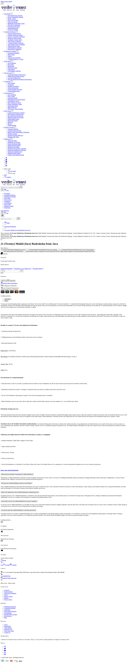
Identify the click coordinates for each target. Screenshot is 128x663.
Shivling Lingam (8, 127)
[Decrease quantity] (2, 270)
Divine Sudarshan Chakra (15, 104)
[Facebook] (6, 158)
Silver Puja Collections (14, 25)
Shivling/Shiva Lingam (10, 614)
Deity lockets (11, 83)
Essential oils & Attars (14, 26)
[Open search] (2, 190)
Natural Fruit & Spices (14, 46)
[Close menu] (2, 3)
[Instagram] (6, 164)
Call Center (13, 171)
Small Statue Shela (13, 106)
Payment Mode (8, 592)
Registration (7, 626)
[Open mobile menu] (2, 215)
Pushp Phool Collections (14, 49)
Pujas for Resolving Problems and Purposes (20, 79)
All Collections (5, 210)
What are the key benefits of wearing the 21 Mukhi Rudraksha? (17, 474)
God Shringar (8, 93)
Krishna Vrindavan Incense (15, 35)
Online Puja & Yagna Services (16, 76)
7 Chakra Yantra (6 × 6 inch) (15, 59)
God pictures (11, 69)
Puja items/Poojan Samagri (15, 15)
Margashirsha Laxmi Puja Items (16, 99)
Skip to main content (6, 1)
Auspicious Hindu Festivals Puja (17, 74)
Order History (8, 628)
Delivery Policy (8, 596)
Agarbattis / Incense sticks (15, 40)
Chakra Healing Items (14, 91)
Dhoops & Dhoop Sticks (14, 38)
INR (5, 175)
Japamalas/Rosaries (13, 28)
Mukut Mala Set (12, 107)
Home (8, 223)
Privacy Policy (8, 599)
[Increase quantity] (21, 270)
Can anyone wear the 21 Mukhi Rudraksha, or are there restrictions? (18, 510)
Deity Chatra (11, 96)
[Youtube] (6, 162)
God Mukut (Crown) (13, 101)
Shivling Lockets (12, 134)
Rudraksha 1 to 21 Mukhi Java (22, 268)
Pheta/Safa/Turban (13, 120)
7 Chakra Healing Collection (15, 43)
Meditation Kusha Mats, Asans (16, 23)
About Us (7, 590)
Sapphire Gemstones (13, 86)
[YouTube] (5, 650)
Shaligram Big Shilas (13, 147)
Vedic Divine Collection (14, 41)
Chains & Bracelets (13, 88)
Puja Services (8, 73)
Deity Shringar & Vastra (14, 102)
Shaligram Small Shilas (14, 145)
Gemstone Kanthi (12, 98)
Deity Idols (7, 61)
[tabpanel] (64, 387)
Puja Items (7, 14)
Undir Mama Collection (14, 71)
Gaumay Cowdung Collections (16, 36)
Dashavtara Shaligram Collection (17, 150)
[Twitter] (6, 160)
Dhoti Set (10, 122)
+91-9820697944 (5, 576)
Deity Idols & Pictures (10, 611)
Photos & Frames (12, 68)
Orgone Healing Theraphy (15, 89)
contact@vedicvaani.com (9, 578)
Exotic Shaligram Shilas (14, 144)
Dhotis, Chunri (12, 19)
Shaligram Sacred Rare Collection (17, 148)
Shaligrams (7, 139)
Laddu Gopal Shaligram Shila (16, 155)
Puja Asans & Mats (13, 20)
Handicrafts (11, 66)
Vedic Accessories (13, 22)
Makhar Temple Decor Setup (16, 117)
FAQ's (6, 595)
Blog (5, 617)
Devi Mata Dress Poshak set (15, 116)
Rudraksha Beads (37, 268)
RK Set (10, 124)
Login (5, 624)
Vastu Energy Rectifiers (14, 58)
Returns (6, 598)
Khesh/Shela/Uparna (13, 119)
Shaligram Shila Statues (14, 153)
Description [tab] (8, 299)
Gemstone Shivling (13, 129)
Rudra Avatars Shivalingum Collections (18, 132)
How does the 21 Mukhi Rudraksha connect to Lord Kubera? (16, 483)
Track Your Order (9, 631)
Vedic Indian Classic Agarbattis (16, 44)
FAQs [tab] (6, 301)
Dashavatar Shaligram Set (15, 152)
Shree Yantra (11, 54)
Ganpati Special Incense (14, 33)
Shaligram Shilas (12, 141)
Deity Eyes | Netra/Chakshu (15, 109)
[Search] (21, 187)
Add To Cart (4, 280)
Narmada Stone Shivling (14, 130)
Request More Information (10, 283)
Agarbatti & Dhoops (9, 32)
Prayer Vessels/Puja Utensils (15, 17)
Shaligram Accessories (14, 142)
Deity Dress (7, 111)
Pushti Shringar (12, 125)
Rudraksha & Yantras (10, 51)
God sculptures (12, 63)
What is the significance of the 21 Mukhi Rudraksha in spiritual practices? (19, 492)
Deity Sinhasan (12, 95)
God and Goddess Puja (14, 78)
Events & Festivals (13, 30)
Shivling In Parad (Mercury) (15, 135)
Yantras (10, 56)
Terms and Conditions (10, 593)
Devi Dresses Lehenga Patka (16, 114)
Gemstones (7, 81)
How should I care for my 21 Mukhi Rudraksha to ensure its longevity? (19, 501)
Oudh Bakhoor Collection (15, 47)
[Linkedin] (6, 166)
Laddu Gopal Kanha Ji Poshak (16, 113)
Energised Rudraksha (13, 53)
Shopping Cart (8, 629)
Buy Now (12, 280)
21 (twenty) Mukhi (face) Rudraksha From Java (17, 230)
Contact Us (7, 632)
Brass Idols (11, 64)
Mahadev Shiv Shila (13, 137)
